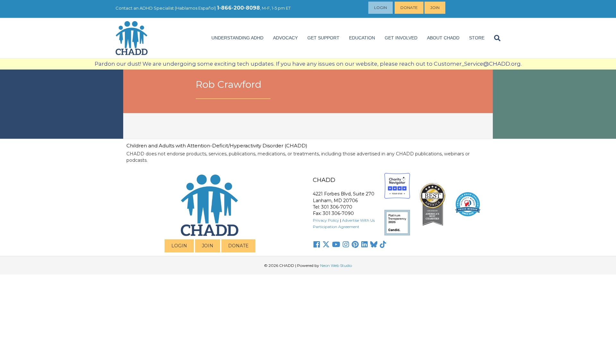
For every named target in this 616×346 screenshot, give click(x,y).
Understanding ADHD (237, 37)
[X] (325, 244)
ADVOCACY (285, 37)
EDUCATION (362, 37)
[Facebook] (316, 244)
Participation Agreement (336, 226)
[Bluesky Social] (373, 244)
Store (476, 37)
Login (380, 7)
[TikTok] (383, 244)
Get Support (323, 37)
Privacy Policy (326, 220)
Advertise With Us (358, 220)
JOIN (207, 246)
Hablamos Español (195, 8)
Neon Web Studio (336, 265)
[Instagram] (346, 244)
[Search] (495, 38)
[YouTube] (336, 244)
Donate (409, 7)
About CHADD (443, 37)
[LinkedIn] (364, 244)
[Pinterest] (355, 244)
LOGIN (179, 246)
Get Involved (401, 37)
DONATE (238, 246)
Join (435, 7)
